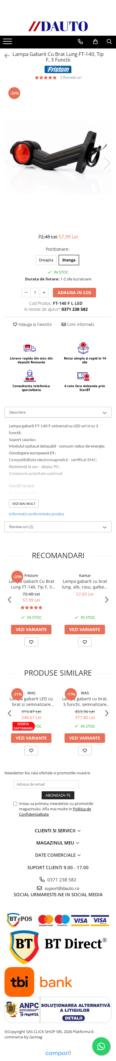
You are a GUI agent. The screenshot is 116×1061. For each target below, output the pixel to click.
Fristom (31, 575)
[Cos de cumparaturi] (95, 42)
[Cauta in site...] (109, 42)
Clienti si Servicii (56, 831)
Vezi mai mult (23, 503)
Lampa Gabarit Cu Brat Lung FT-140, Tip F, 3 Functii (31, 584)
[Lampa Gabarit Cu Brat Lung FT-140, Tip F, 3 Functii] (58, 157)
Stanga (69, 260)
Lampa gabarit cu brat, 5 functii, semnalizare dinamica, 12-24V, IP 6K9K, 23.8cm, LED (85, 701)
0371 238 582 (61, 880)
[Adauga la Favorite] (31, 642)
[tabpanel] (58, 157)
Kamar (85, 575)
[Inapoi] (4, 56)
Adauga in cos (74, 292)
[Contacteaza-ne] (80, 42)
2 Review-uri (70, 77)
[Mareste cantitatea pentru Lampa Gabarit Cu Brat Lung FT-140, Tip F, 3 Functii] (44, 292)
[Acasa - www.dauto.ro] (58, 26)
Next (107, 163)
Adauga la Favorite (34, 324)
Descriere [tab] (17, 412)
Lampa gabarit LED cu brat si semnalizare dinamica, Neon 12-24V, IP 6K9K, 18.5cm (31, 701)
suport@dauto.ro (61, 888)
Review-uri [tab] (21, 526)
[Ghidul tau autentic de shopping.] (58, 1053)
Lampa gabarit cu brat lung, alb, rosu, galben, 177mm (85, 584)
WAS (31, 693)
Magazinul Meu (55, 843)
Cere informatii (80, 324)
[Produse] (8, 43)
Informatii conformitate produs (36, 514)
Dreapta (46, 260)
